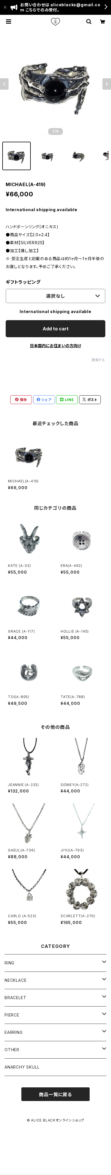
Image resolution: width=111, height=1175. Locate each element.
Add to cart (56, 329)
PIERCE (12, 1015)
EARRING (14, 1032)
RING (10, 962)
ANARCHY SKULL (22, 1067)
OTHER (12, 1049)
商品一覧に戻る (55, 1094)
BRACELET (15, 997)
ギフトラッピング (23, 282)
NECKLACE (15, 980)
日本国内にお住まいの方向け (55, 345)
